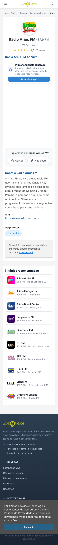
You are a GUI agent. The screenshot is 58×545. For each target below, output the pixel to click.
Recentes (8, 488)
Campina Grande (38, 13)
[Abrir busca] (52, 4)
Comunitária (13, 233)
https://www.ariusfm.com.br (22, 218)
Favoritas (8, 483)
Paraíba (23, 13)
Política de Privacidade (18, 513)
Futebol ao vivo (11, 467)
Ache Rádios (11, 13)
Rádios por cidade (13, 473)
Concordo (29, 527)
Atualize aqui (26, 252)
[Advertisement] (29, 115)
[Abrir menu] (6, 4)
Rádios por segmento (15, 478)
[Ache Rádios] (29, 4)
